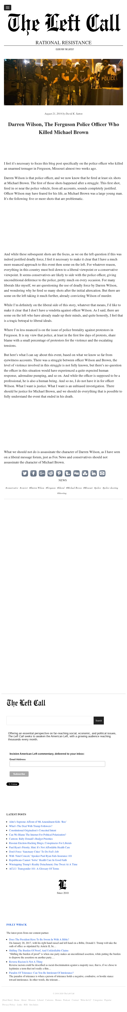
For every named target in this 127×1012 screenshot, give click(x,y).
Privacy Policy (8, 1004)
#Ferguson (51, 487)
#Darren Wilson (36, 487)
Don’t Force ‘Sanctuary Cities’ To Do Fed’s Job (34, 851)
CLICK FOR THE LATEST (65, 49)
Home (16, 999)
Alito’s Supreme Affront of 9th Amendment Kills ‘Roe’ (38, 821)
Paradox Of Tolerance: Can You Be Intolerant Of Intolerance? (41, 972)
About (24, 999)
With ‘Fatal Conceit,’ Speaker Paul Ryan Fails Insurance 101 (40, 856)
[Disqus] (63, 555)
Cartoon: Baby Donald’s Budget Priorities (31, 838)
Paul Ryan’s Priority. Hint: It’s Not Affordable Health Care (39, 847)
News (63, 480)
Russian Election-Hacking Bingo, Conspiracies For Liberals (40, 843)
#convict (24, 487)
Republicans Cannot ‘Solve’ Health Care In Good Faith (38, 860)
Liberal (40, 999)
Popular (107, 999)
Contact (75, 999)
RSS (26, 1004)
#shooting (61, 493)
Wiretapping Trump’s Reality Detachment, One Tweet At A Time (43, 864)
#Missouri (88, 487)
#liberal (60, 487)
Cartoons (49, 999)
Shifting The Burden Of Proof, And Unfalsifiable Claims (38, 950)
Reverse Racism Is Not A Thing (25, 961)
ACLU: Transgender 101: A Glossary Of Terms (34, 868)
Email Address (18, 759)
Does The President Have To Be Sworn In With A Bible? (39, 939)
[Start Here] (7, 999)
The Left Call (69, 993)
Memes (58, 999)
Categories (98, 999)
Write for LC (86, 999)
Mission (32, 999)
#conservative (12, 487)
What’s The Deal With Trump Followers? (30, 826)
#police (97, 487)
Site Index (33, 1004)
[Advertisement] (64, 148)
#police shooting (110, 487)
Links (19, 1004)
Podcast (66, 999)
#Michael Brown (74, 487)
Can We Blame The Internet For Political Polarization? (37, 834)
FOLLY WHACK (16, 924)
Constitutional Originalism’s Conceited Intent (32, 830)
